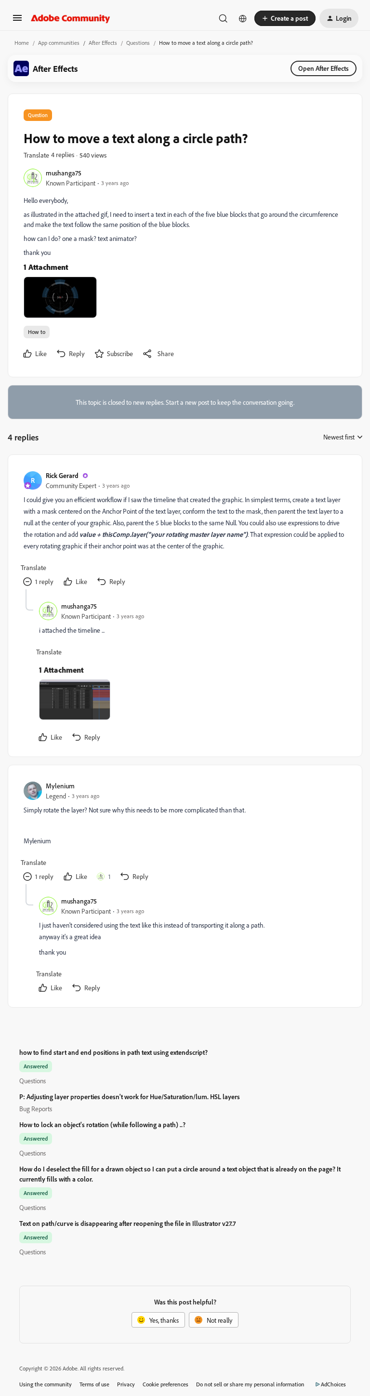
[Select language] (243, 18)
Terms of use (94, 1384)
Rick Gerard (62, 475)
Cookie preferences (165, 1384)
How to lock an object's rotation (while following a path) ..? (102, 1124)
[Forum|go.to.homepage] (70, 18)
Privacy (126, 1384)
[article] (184, 529)
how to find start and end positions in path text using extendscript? (113, 1052)
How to (36, 331)
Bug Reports (35, 1108)
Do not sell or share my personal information (250, 1384)
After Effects (103, 42)
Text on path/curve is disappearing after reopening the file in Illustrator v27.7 (127, 1223)
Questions (138, 42)
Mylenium (60, 786)
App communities (58, 42)
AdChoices (333, 1384)
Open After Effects (323, 68)
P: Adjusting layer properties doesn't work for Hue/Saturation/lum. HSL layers (129, 1096)
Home (21, 42)
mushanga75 (63, 173)
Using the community (45, 1384)
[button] (17, 21)
